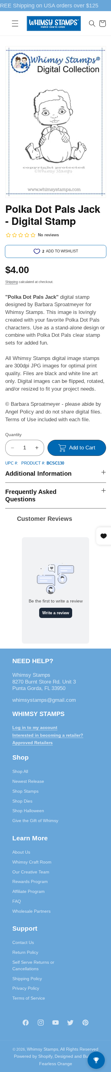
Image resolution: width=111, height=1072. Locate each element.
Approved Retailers (32, 742)
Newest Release (28, 781)
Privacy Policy (25, 988)
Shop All (20, 771)
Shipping (11, 282)
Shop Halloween (28, 810)
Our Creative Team (30, 871)
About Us (21, 852)
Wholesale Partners (31, 911)
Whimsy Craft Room (31, 862)
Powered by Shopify (33, 1056)
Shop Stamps (25, 791)
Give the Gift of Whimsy (35, 820)
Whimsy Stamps (42, 1049)
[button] (15, 23)
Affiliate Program (28, 891)
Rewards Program (30, 881)
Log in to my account (34, 727)
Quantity (13, 434)
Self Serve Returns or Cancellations (33, 965)
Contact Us (23, 942)
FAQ (16, 901)
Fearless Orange (55, 1063)
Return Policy (25, 952)
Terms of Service (28, 998)
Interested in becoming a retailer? (47, 735)
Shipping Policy (27, 978)
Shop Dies (22, 801)
